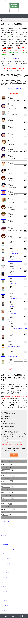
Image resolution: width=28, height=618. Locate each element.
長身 (12, 436)
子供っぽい (8, 438)
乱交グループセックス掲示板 (8, 549)
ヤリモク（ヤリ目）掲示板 (7, 525)
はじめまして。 (11, 291)
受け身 (10, 433)
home (22, 616)
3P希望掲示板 (4, 544)
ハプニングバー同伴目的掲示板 (8, 554)
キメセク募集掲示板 (5, 572)
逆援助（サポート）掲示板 (7, 582)
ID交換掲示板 (4, 591)
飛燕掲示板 (3, 586)
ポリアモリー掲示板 (5, 540)
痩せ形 (6, 434)
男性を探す (14, 423)
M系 (8, 436)
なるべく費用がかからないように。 (15, 298)
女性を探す (6, 423)
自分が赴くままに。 (12, 306)
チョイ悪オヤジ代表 (12, 283)
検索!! (14, 454)
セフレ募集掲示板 (5, 521)
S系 (4, 436)
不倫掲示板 (3, 535)
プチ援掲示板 (4, 577)
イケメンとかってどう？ (13, 253)
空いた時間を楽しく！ (12, 356)
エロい (4, 433)
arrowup (26, 616)
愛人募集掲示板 (4, 530)
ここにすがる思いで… (12, 246)
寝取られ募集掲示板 (5, 568)
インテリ (19, 434)
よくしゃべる (17, 433)
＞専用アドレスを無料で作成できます (10, 58)
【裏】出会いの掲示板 (10, 616)
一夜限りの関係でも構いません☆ (15, 339)
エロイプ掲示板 (4, 596)
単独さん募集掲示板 (5, 558)
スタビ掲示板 (4, 600)
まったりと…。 (11, 364)
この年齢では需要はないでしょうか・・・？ (17, 276)
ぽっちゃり (13, 434)
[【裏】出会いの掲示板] (14, 7)
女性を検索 (9, 88)
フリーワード (4, 440)
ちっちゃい (18, 436)
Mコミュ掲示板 (4, 605)
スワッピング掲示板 (5, 563)
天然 (25, 434)
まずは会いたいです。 (12, 313)
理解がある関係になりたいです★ (15, 261)
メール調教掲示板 (5, 610)
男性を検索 (18, 88)
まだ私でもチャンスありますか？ (15, 268)
